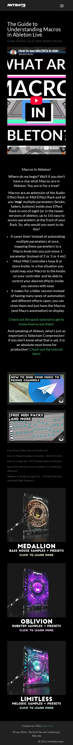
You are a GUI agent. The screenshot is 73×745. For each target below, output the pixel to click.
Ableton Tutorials (52, 40)
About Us (47, 725)
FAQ (38, 725)
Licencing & (54, 732)
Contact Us (28, 725)
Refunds (36, 735)
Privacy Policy (20, 732)
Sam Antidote (17, 40)
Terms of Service (37, 732)
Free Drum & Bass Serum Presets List (27, 450)
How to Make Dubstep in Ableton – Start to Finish (34, 455)
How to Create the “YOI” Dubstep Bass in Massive (34, 461)
